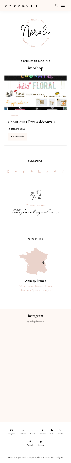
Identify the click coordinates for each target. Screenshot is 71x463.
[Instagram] (5, 5)
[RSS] (22, 5)
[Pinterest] (32, 171)
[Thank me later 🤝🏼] (53, 400)
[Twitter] (26, 5)
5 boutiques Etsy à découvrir (31, 121)
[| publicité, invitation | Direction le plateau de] (53, 340)
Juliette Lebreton (43, 457)
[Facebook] (55, 171)
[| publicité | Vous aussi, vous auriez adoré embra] (53, 380)
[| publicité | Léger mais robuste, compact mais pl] (18, 380)
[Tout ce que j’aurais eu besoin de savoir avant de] (18, 400)
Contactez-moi (35, 205)
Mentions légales (57, 457)
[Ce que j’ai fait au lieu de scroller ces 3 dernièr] (18, 340)
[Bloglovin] (35, 5)
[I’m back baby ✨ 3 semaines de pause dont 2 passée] (18, 360)
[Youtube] (9, 5)
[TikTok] (24, 171)
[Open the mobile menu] (63, 5)
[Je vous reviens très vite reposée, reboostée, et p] (53, 360)
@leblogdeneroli (35, 321)
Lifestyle (13, 115)
